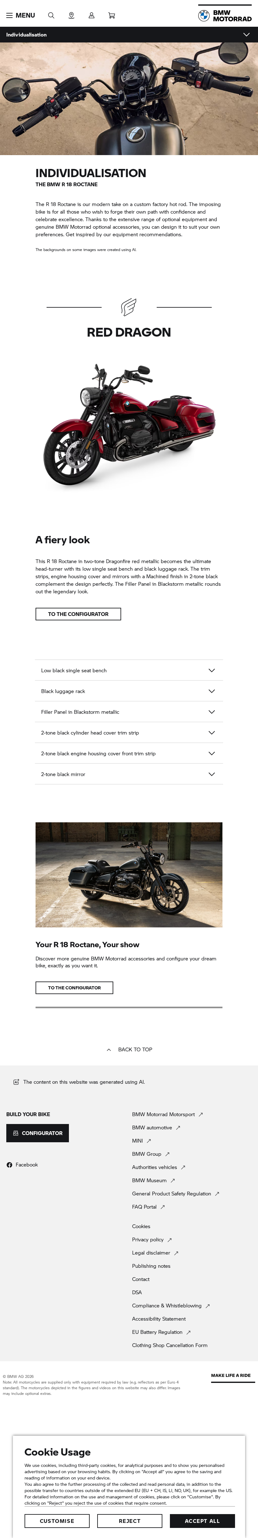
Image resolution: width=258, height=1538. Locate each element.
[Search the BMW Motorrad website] (51, 13)
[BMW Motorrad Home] (225, 15)
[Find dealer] (71, 13)
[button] (20, 15)
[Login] (91, 13)
